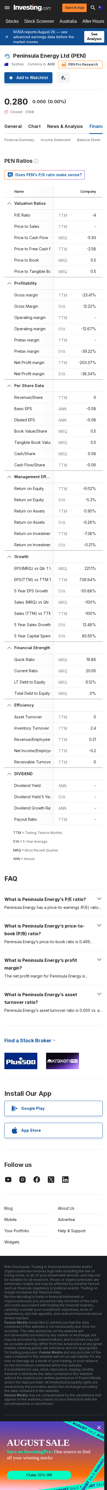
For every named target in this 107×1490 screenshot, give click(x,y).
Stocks (12, 21)
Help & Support (72, 1230)
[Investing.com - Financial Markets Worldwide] (32, 7)
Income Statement (56, 140)
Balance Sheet (88, 140)
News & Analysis (65, 126)
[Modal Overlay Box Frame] (52, 1455)
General (13, 126)
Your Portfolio (16, 1230)
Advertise (66, 1219)
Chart (34, 126)
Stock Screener (39, 21)
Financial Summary (19, 140)
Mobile (10, 1219)
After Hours (93, 21)
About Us (66, 1208)
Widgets (11, 1242)
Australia (68, 21)
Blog (8, 1208)
